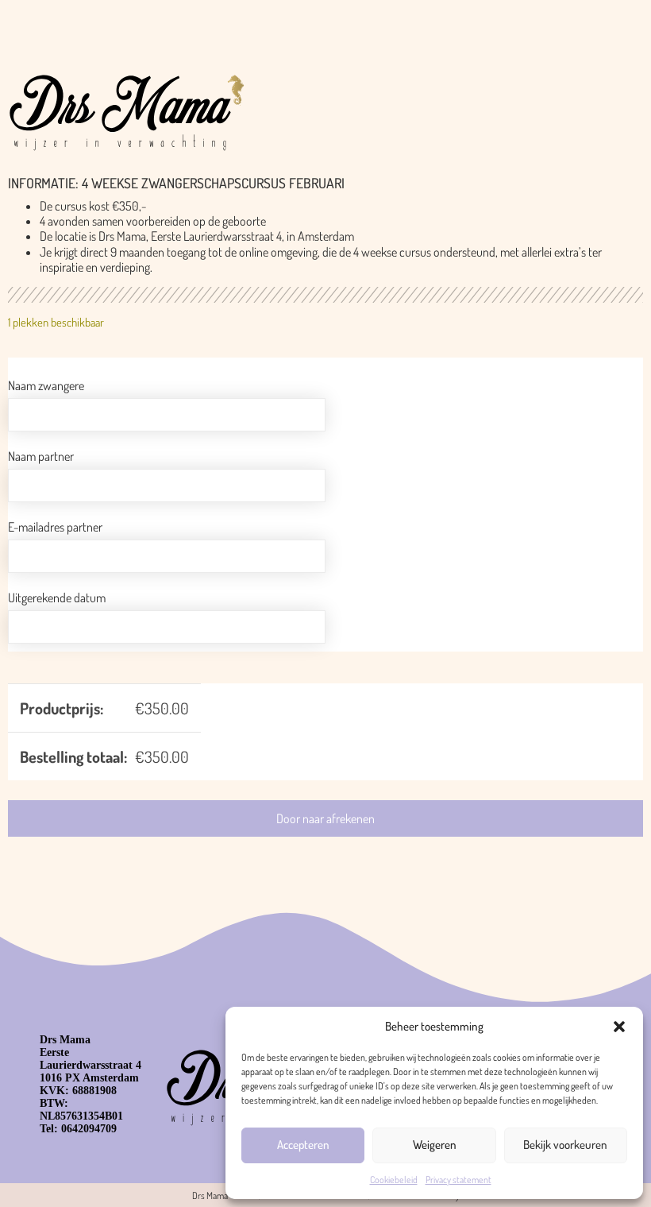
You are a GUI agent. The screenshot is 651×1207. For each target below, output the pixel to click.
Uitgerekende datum (57, 597)
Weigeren (434, 1144)
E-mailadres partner (55, 526)
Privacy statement (458, 1180)
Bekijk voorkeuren (565, 1144)
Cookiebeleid (394, 1180)
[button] (619, 1027)
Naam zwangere (46, 385)
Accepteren (303, 1144)
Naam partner (41, 456)
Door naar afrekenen (325, 818)
